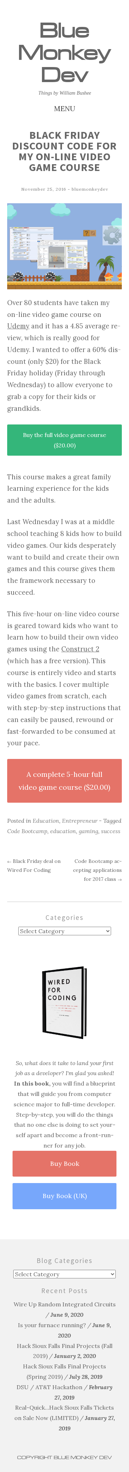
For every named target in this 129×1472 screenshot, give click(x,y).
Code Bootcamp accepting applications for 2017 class (97, 870)
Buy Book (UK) (65, 1196)
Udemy (18, 326)
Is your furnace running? (52, 1325)
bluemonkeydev (90, 189)
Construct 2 (80, 649)
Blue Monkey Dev (64, 53)
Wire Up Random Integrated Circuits (65, 1304)
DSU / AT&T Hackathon (49, 1387)
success (110, 831)
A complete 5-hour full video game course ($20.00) (64, 781)
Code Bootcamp (27, 831)
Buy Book (64, 1163)
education (63, 831)
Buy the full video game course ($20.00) (64, 440)
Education (46, 820)
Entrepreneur (79, 820)
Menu (64, 108)
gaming (88, 831)
